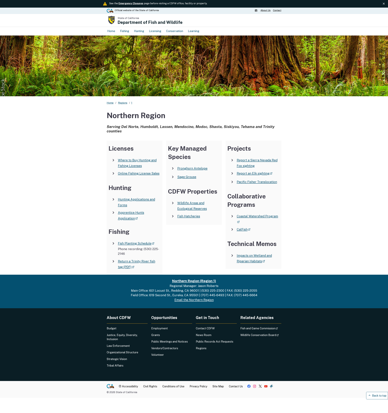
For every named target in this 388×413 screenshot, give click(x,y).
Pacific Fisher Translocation (257, 182)
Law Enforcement (118, 345)
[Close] (383, 4)
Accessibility (129, 386)
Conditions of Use (173, 386)
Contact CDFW (205, 328)
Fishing (124, 31)
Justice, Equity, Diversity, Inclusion (122, 337)
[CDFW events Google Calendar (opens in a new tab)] (256, 10)
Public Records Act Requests (214, 341)
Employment (159, 328)
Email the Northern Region (194, 300)
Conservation (174, 31)
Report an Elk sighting (254, 173)
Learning (193, 31)
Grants (155, 335)
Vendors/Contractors (164, 348)
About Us (266, 10)
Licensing (155, 31)
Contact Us (236, 386)
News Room (203, 335)
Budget (111, 328)
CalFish (243, 229)
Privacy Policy (198, 386)
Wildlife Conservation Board (260, 335)
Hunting (139, 31)
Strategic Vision (117, 359)
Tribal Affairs (115, 365)
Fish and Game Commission (260, 328)
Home (111, 31)
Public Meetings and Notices (169, 341)
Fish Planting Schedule (136, 243)
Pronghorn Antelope (192, 168)
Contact (277, 10)
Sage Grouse (186, 177)
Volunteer (157, 354)
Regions (201, 348)
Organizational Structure (122, 352)
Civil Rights (150, 386)
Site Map (218, 386)
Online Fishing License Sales (138, 173)
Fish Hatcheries (188, 216)
